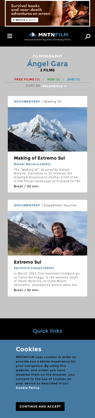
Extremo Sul (27, 262)
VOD (53, 79)
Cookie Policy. (28, 388)
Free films (27, 79)
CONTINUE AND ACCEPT (40, 406)
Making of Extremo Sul (39, 158)
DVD (73, 79)
